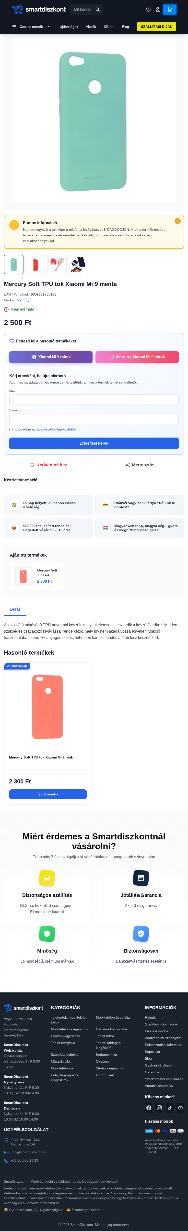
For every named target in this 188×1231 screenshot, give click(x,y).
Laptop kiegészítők (65, 1036)
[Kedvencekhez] (84, 742)
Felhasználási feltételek (163, 1045)
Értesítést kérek (94, 443)
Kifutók (109, 27)
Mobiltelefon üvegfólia (113, 1017)
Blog (125, 27)
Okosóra (102, 1061)
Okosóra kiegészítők (112, 1029)
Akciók (91, 27)
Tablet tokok (105, 1036)
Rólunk (150, 1017)
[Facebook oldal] (149, 1108)
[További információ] (178, 221)
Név (12, 391)
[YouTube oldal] (180, 1108)
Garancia (152, 1072)
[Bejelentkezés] (158, 9)
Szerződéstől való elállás (164, 1079)
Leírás (15, 609)
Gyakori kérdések (158, 1065)
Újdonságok (69, 27)
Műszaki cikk (60, 1061)
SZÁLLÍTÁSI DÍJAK (156, 27)
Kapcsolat (152, 1052)
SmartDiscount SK (159, 1086)
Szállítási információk (161, 1024)
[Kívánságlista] (149, 9)
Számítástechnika (64, 1054)
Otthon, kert (105, 1075)
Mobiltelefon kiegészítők (69, 1029)
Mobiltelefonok (62, 1068)
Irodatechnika (106, 1054)
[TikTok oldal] (170, 1108)
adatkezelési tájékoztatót (56, 429)
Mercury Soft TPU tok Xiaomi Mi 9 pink (41, 757)
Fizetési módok (156, 1031)
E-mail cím (17, 410)
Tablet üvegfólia (63, 1043)
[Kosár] (170, 9)
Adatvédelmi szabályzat (163, 1038)
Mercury (23, 300)
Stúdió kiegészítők (110, 1068)
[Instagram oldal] (159, 1108)
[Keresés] (97, 9)
